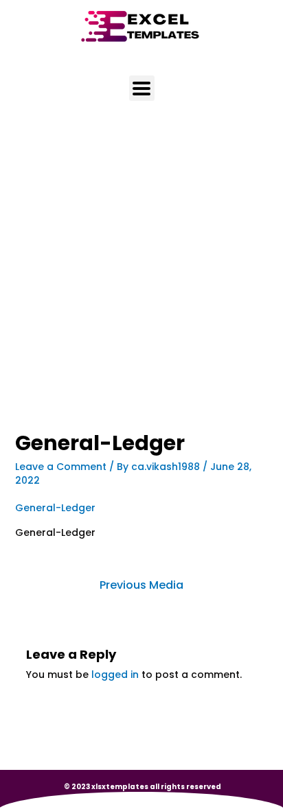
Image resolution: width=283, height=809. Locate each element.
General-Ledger (55, 508)
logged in (115, 674)
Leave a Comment (60, 466)
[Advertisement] (141, 284)
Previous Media (141, 585)
